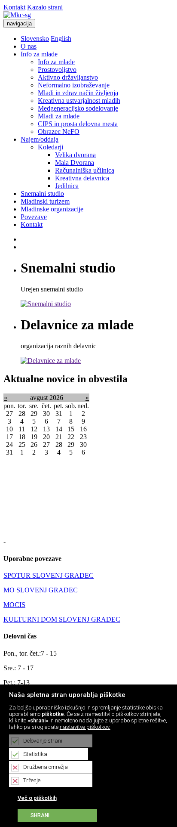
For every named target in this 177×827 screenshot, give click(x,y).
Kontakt (14, 7)
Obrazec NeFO (58, 131)
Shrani (40, 815)
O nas (29, 46)
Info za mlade (39, 54)
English (61, 38)
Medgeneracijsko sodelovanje (78, 108)
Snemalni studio (42, 193)
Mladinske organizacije (52, 209)
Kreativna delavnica (82, 178)
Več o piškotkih (37, 798)
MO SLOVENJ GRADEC (40, 590)
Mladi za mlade (58, 116)
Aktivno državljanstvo (68, 77)
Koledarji (50, 147)
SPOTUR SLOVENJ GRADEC (48, 575)
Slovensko (35, 38)
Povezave (34, 216)
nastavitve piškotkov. (85, 727)
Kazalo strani (45, 7)
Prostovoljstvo (57, 69)
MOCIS (14, 604)
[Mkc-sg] (17, 15)
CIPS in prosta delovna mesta (78, 123)
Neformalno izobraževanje (74, 85)
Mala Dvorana (74, 162)
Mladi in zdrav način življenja (78, 92)
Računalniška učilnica (84, 170)
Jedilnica (67, 185)
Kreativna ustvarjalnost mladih (79, 100)
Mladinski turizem (45, 201)
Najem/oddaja (39, 139)
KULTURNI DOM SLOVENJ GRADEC (61, 619)
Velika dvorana (75, 154)
